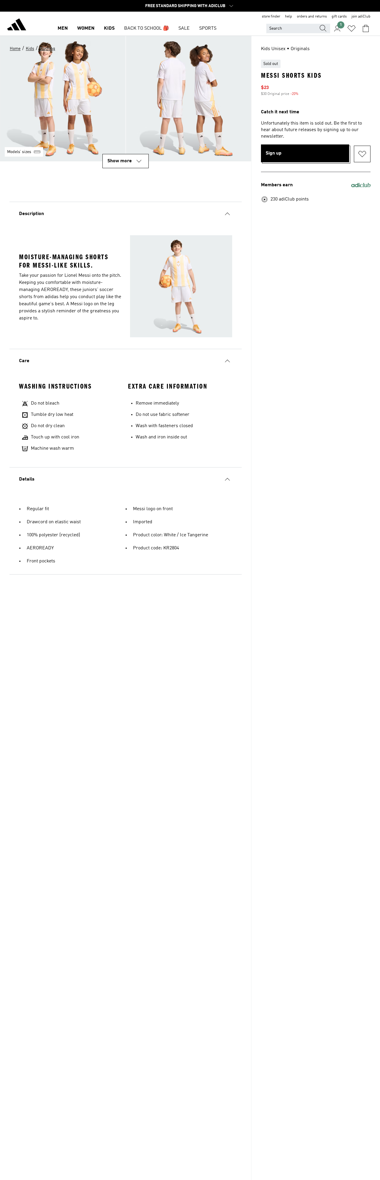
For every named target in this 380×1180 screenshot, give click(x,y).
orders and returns (312, 16)
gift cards (339, 16)
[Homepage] (16, 25)
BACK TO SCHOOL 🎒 (146, 28)
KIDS (109, 28)
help (288, 16)
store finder (271, 16)
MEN (63, 28)
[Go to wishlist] (351, 28)
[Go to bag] (366, 28)
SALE (184, 28)
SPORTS (207, 28)
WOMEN (85, 28)
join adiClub (361, 16)
